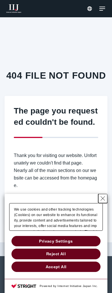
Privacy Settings (56, 241)
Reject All (56, 254)
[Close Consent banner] (102, 198)
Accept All (56, 266)
